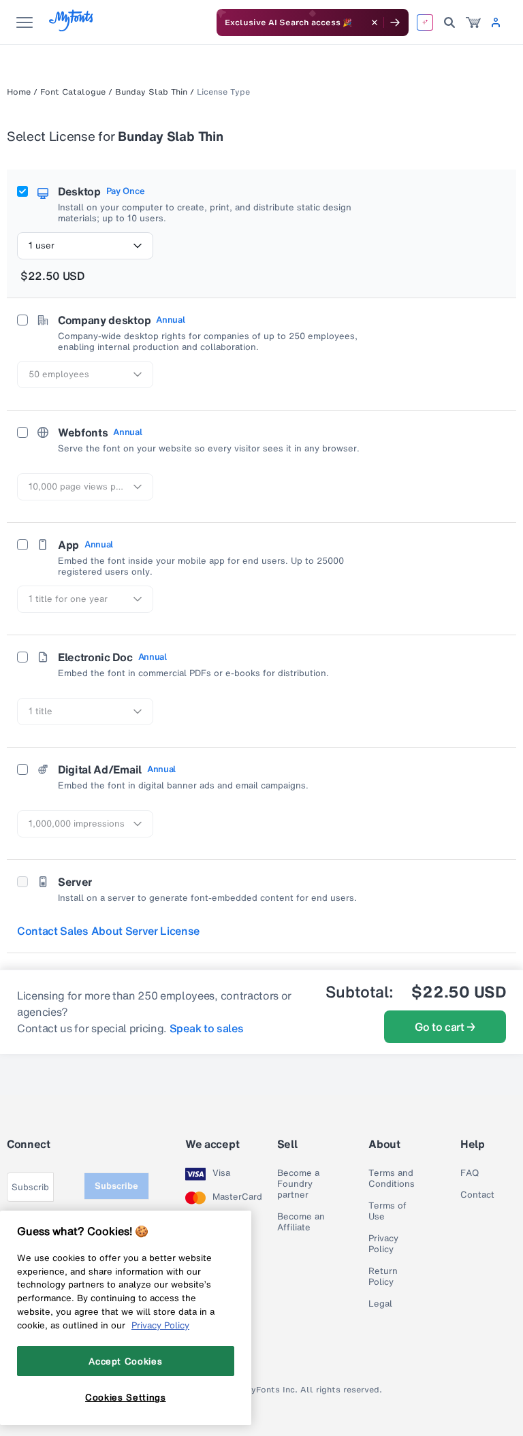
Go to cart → (445, 1027)
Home (19, 91)
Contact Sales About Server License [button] (108, 931)
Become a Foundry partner (298, 1184)
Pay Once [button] (125, 191)
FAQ (469, 1173)
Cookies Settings (125, 1397)
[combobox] (85, 245)
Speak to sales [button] (207, 1028)
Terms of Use (387, 1211)
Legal (380, 1303)
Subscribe (116, 1185)
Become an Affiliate (301, 1222)
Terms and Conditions (391, 1179)
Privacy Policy (383, 1244)
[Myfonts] (72, 27)
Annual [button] (170, 320)
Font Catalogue (73, 91)
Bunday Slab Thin (151, 91)
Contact (477, 1195)
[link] (473, 22)
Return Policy (383, 1277)
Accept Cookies (125, 1361)
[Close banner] (374, 22)
